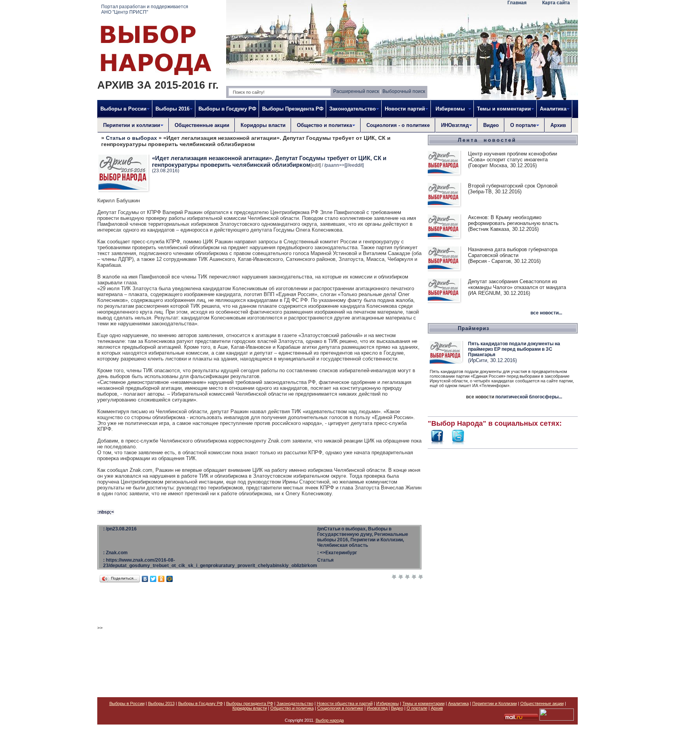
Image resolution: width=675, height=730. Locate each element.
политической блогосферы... (528, 397)
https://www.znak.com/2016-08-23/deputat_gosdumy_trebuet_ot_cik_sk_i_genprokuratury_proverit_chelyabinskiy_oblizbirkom (210, 562)
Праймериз (473, 328)
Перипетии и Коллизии (494, 703)
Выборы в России (127, 703)
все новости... (546, 313)
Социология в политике (340, 708)
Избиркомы (387, 703)
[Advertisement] (502, 569)
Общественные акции (202, 125)
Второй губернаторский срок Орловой (512, 186)
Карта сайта (556, 2)
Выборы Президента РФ (292, 109)
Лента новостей (487, 140)
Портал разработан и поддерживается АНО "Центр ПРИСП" (144, 9)
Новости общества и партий (345, 703)
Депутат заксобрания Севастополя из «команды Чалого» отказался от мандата (517, 284)
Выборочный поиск (403, 91)
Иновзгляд (377, 708)
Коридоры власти (263, 125)
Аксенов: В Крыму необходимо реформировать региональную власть (513, 220)
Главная (517, 2)
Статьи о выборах (131, 138)
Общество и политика (292, 708)
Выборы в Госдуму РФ (227, 109)
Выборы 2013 (161, 703)
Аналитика (458, 703)
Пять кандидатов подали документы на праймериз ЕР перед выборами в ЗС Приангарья (514, 349)
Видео (491, 125)
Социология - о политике (398, 125)
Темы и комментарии (423, 703)
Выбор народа (330, 720)
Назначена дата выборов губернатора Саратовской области (512, 252)
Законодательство (295, 703)
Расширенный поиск (356, 91)
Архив (558, 125)
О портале (417, 708)
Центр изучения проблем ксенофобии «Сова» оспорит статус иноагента (512, 156)
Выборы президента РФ (249, 703)
